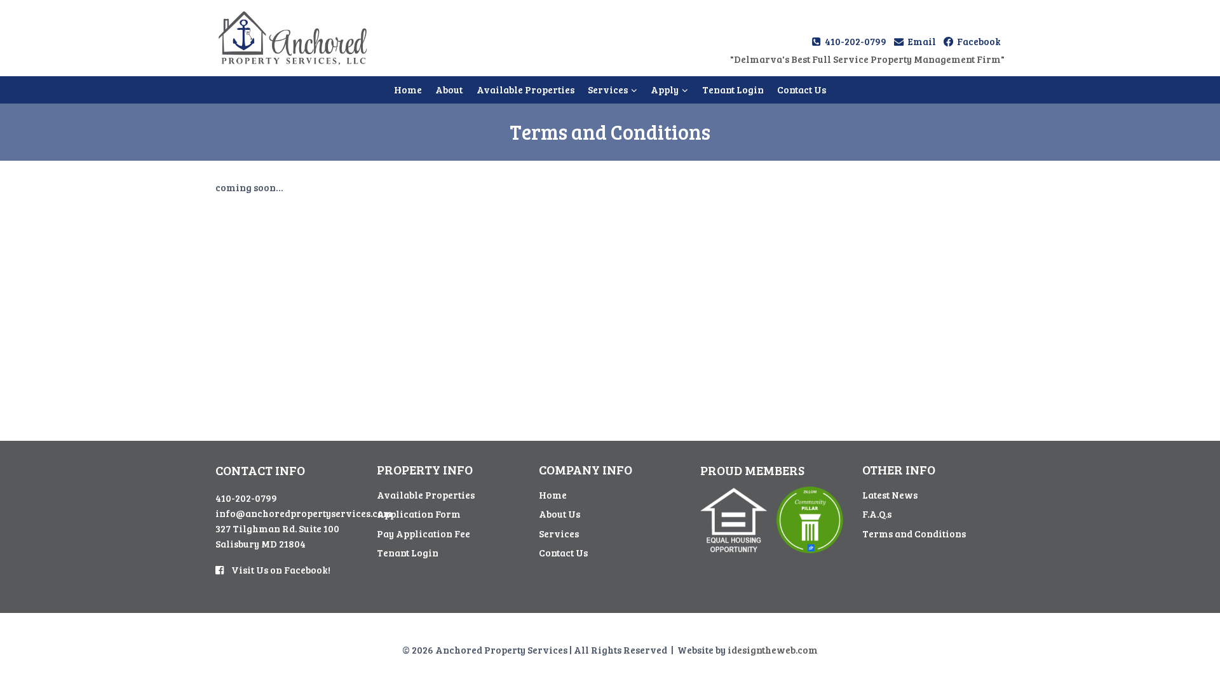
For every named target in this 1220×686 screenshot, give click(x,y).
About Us (559, 514)
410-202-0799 (246, 498)
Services (559, 533)
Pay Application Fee (423, 533)
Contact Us (801, 89)
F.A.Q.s (876, 514)
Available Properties (525, 89)
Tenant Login (733, 89)
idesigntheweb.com (773, 649)
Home (408, 89)
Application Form (419, 514)
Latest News (890, 494)
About (449, 89)
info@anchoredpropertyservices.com (304, 513)
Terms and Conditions (914, 533)
